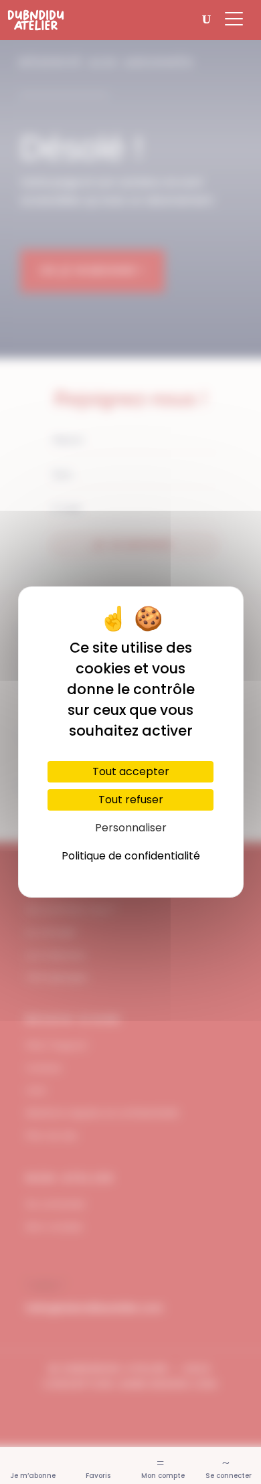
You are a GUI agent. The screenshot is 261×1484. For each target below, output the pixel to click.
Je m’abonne (33, 1476)
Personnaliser (131, 827)
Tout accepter (130, 771)
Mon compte (163, 1476)
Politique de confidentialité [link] (131, 855)
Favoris (98, 1476)
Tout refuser (130, 799)
